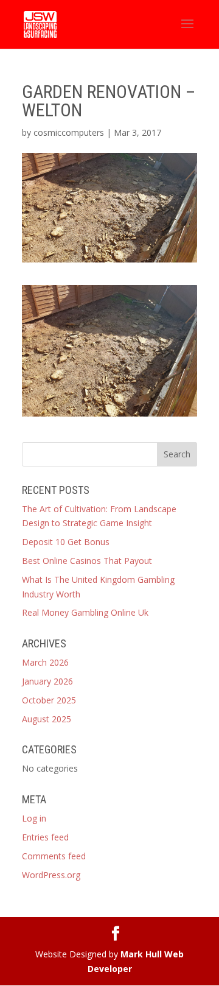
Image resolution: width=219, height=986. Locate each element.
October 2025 (49, 700)
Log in (34, 818)
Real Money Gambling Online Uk (85, 612)
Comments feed (54, 856)
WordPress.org (51, 875)
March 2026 (45, 662)
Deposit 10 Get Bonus (65, 542)
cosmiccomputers (68, 132)
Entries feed (45, 837)
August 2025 (46, 719)
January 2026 (47, 681)
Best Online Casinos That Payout (87, 560)
